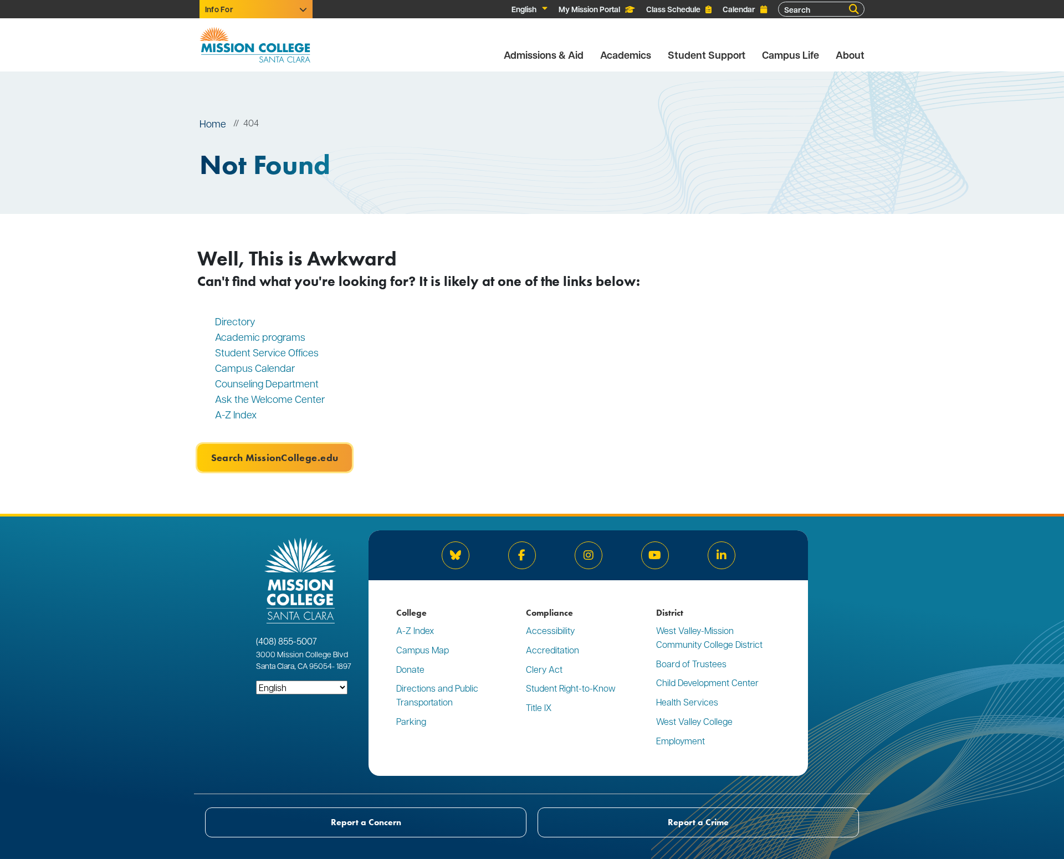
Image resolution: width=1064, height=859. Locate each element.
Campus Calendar (255, 367)
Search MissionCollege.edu (274, 458)
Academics (625, 55)
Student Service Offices (267, 352)
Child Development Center (707, 682)
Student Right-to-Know (571, 688)
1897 (343, 666)
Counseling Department (268, 383)
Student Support (706, 55)
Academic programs (260, 336)
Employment (680, 740)
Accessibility (550, 630)
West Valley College (694, 721)
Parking (411, 721)
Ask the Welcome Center (270, 398)
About (850, 55)
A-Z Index (236, 414)
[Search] (854, 9)
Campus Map (422, 650)
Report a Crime (698, 822)
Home (213, 123)
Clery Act (544, 669)
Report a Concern (366, 822)
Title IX (538, 707)
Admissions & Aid (544, 55)
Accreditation (552, 650)
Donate (410, 669)
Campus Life (790, 55)
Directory (235, 321)
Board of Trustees (691, 663)
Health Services (687, 702)
